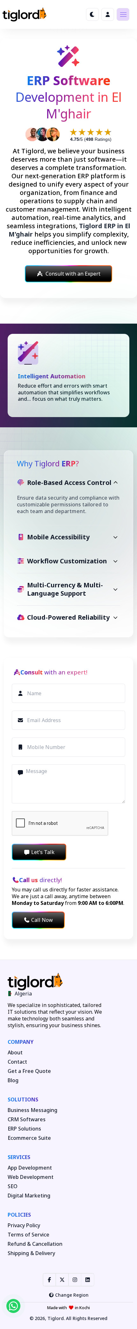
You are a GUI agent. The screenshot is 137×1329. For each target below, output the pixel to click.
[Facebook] (49, 1279)
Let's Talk (42, 852)
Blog (13, 1080)
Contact (17, 1062)
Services (19, 1157)
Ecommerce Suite (29, 1138)
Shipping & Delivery (31, 1253)
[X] (62, 1279)
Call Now (42, 919)
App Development (30, 1167)
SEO (13, 1186)
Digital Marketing (29, 1195)
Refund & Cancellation (35, 1244)
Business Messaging (32, 1110)
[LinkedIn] (87, 1279)
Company (20, 1041)
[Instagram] (74, 1279)
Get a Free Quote (29, 1071)
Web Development (31, 1177)
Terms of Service (28, 1234)
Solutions (23, 1099)
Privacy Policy (24, 1225)
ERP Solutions (24, 1128)
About (15, 1052)
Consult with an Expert (73, 273)
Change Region (72, 1295)
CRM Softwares (27, 1119)
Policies (19, 1214)
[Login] (108, 14)
